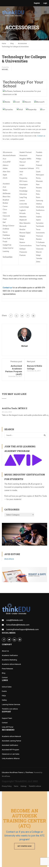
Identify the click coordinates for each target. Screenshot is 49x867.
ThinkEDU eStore (35, 786)
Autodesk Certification (10, 745)
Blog (3, 673)
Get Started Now (24, 846)
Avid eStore (9, 559)
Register (37, 3)
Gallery (4, 700)
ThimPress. (29, 772)
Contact (5, 677)
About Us (5, 651)
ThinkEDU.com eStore (10, 709)
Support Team (7, 718)
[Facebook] (11, 316)
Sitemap (23, 786)
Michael (5, 69)
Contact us (41, 136)
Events (4, 691)
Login (45, 3)
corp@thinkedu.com (14, 620)
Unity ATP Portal (7, 727)
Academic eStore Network (11, 664)
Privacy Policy (7, 786)
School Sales (6, 687)
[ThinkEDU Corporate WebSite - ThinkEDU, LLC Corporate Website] (14, 13)
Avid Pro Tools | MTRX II (14, 408)
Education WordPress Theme (12, 772)
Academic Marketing (9, 660)
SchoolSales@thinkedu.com (17, 625)
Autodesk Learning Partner (11, 741)
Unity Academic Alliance (10, 758)
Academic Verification (10, 655)
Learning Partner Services (11, 704)
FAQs (4, 696)
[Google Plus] (16, 316)
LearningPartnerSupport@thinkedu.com (22, 629)
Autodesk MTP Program (10, 750)
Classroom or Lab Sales (10, 754)
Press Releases (7, 669)
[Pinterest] (28, 316)
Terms (16, 786)
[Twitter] (22, 316)
